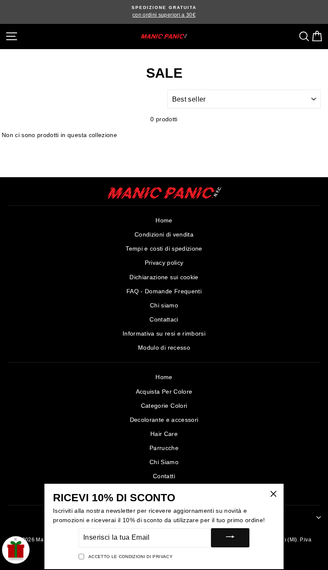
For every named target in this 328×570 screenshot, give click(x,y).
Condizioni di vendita (164, 234)
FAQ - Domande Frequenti (164, 291)
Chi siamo (164, 305)
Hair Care (164, 434)
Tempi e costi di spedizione (164, 249)
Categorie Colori (164, 406)
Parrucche (164, 448)
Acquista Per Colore (164, 392)
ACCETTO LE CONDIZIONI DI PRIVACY (130, 556)
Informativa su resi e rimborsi (164, 333)
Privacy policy (164, 263)
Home (163, 220)
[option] (164, 12)
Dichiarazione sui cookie (163, 277)
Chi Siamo (164, 462)
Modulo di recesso (164, 348)
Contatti (164, 476)
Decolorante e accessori (164, 420)
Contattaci (163, 319)
